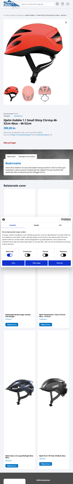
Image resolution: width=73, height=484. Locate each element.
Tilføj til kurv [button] (12, 325)
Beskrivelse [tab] (11, 157)
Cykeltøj (12, 15)
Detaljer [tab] (36, 225)
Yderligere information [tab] (27, 157)
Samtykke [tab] (12, 225)
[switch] (27, 255)
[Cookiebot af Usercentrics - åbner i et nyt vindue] (62, 219)
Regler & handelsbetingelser (21, 135)
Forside (6, 15)
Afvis (13, 263)
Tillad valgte (36, 263)
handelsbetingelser (42, 135)
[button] (66, 22)
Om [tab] (60, 225)
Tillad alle (59, 263)
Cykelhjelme (20, 15)
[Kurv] (62, 3)
